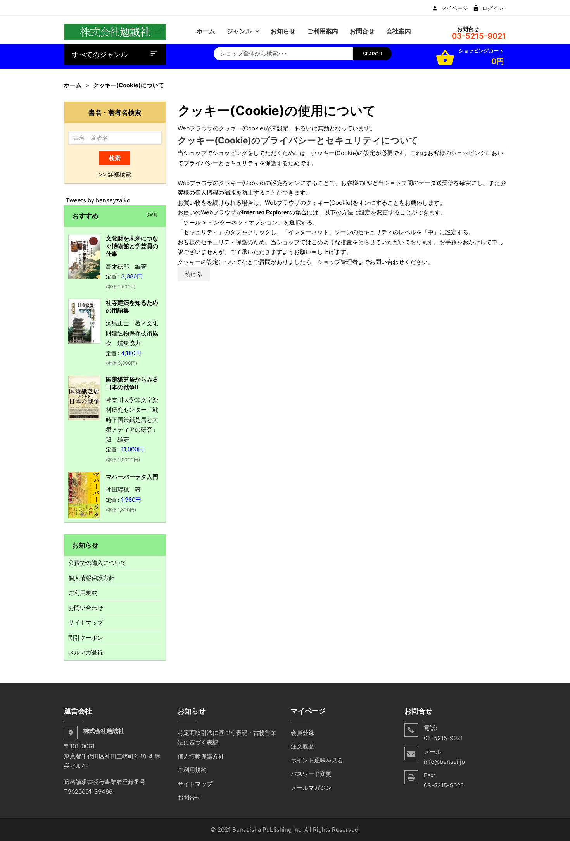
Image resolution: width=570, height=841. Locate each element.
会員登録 (302, 732)
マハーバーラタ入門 (132, 476)
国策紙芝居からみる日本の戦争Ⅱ (132, 383)
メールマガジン (311, 787)
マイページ (454, 8)
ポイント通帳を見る (317, 760)
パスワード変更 (311, 773)
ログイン (493, 8)
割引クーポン (85, 637)
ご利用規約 (82, 592)
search (372, 54)
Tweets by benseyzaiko (98, 200)
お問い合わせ (85, 607)
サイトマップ (85, 622)
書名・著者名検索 (114, 112)
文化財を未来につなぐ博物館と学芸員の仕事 (132, 246)
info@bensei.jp (444, 761)
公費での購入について (97, 562)
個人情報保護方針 (91, 578)
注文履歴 (302, 746)
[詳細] (150, 214)
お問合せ (189, 797)
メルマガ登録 (85, 652)
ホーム (72, 85)
